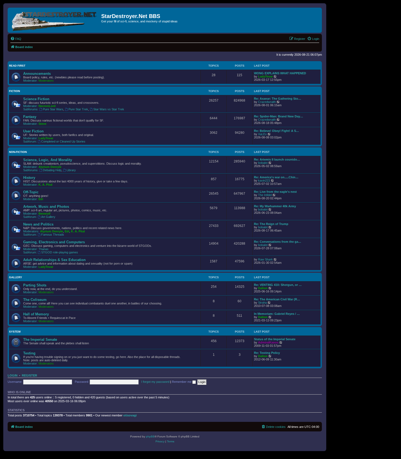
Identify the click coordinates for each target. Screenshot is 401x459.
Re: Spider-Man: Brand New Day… (278, 116)
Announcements (37, 74)
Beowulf (44, 213)
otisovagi (130, 415)
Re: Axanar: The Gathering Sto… (277, 98)
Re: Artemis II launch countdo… (277, 159)
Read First (17, 65)
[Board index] (55, 20)
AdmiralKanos (268, 342)
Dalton (263, 288)
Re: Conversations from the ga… (277, 241)
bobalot (263, 162)
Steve (42, 123)
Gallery (15, 277)
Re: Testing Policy (267, 352)
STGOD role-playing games (59, 252)
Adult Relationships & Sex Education (54, 260)
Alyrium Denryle (49, 166)
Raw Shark (265, 259)
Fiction (14, 91)
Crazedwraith (267, 101)
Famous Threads (52, 234)
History (29, 178)
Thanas (43, 249)
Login (12, 375)
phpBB (150, 436)
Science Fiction (36, 99)
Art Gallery (48, 216)
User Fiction (33, 131)
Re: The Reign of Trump (271, 224)
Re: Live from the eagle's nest (275, 191)
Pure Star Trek (78, 109)
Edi (40, 199)
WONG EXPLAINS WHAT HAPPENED (280, 73)
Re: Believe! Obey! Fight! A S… (276, 130)
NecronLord (47, 106)
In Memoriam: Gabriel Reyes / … (277, 313)
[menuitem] (15, 38)
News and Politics (38, 224)
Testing (29, 353)
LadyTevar (265, 76)
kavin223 (264, 180)
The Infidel (265, 195)
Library (71, 170)
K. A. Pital (45, 184)
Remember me (182, 381)
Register (29, 375)
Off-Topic (30, 192)
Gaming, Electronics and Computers (54, 242)
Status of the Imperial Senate (274, 339)
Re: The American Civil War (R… (277, 299)
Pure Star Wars (53, 109)
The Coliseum (35, 300)
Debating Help (52, 170)
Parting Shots (34, 285)
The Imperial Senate (40, 339)
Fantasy (29, 117)
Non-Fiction (18, 151)
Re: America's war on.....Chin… (276, 177)
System (14, 331)
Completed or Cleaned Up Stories (63, 141)
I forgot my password (155, 381)
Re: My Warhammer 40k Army (275, 206)
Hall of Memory (36, 314)
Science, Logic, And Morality (47, 160)
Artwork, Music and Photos (46, 207)
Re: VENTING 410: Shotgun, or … (278, 284)
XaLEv (262, 134)
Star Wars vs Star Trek (108, 109)
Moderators (46, 80)
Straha (262, 302)
